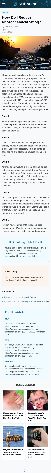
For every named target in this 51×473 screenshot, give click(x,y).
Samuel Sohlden (11, 27)
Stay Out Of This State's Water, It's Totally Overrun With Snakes (13, 452)
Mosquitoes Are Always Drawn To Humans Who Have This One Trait (13, 415)
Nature (5, 12)
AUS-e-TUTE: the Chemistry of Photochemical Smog (26, 301)
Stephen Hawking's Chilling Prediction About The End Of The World (37, 416)
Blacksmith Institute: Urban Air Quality (20, 297)
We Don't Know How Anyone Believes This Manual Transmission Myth (37, 453)
